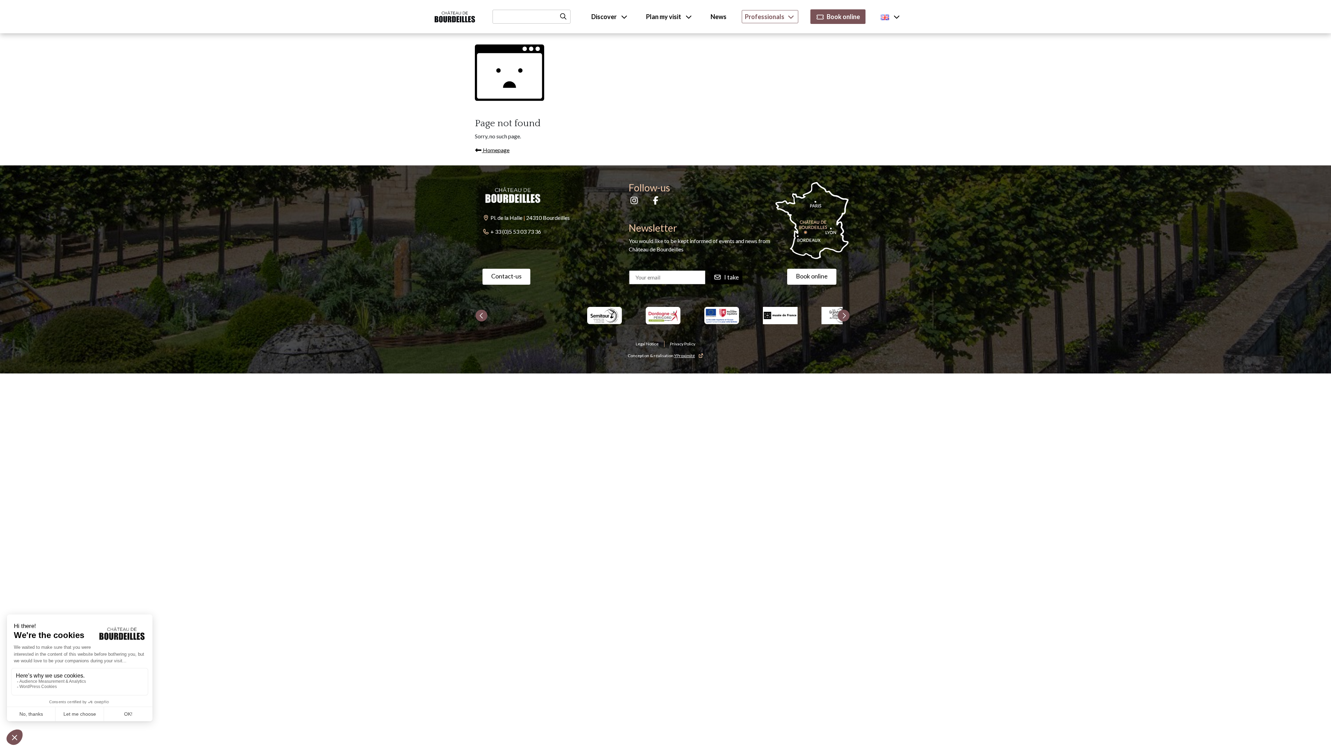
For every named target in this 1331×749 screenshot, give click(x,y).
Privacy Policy (682, 343)
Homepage (496, 150)
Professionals (764, 16)
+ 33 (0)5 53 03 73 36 (515, 231)
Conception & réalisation (661, 355)
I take (731, 277)
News (719, 16)
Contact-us (506, 276)
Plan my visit (664, 16)
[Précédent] (481, 315)
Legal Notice (647, 343)
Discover (604, 16)
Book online (843, 16)
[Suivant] (844, 315)
